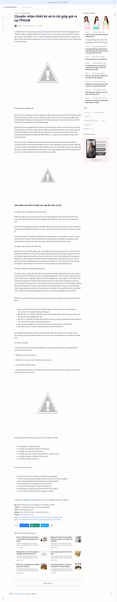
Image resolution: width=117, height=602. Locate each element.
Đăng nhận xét (48, 583)
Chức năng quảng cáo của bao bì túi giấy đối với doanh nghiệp (61, 565)
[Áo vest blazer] (97, 90)
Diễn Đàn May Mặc (11, 7)
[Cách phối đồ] (97, 81)
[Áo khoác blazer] (98, 98)
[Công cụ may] (101, 32)
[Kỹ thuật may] (104, 81)
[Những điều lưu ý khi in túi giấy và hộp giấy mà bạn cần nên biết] (44, 554)
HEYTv (66, 2)
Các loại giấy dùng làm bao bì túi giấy (61, 553)
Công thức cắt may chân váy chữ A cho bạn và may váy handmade (96, 85)
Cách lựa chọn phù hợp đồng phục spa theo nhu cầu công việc (96, 76)
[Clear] (48, 7)
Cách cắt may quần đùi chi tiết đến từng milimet (96, 35)
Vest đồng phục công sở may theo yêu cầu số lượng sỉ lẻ (96, 93)
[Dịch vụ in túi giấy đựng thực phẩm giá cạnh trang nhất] (44, 566)
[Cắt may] (95, 32)
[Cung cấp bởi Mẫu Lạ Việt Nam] (101, 46)
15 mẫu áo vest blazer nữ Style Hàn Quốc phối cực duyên (96, 101)
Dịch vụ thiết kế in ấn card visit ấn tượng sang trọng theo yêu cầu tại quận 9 (28, 539)
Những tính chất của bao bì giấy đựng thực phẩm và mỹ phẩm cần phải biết (61, 539)
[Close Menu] (114, 2)
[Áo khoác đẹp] (106, 98)
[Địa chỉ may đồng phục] (99, 73)
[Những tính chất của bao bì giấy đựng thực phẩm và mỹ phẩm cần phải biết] (78, 539)
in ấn (42, 32)
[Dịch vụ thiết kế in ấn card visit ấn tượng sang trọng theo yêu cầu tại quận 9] (44, 539)
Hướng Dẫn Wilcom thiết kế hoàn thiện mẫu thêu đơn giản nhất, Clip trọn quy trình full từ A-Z (96, 51)
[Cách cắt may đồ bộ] (98, 63)
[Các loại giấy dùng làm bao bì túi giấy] (78, 554)
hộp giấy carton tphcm (30, 500)
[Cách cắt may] (96, 57)
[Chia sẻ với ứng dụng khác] (52, 525)
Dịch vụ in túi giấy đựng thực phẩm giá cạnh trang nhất (28, 565)
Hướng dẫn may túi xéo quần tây (96, 59)
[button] (114, 7)
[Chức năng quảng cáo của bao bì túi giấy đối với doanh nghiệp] (78, 566)
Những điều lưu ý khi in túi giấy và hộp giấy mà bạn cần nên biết (28, 553)
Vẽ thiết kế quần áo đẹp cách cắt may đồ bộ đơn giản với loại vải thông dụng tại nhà (95, 67)
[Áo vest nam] (105, 90)
